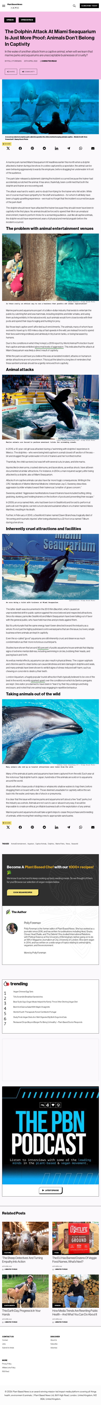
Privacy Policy (6, 1364)
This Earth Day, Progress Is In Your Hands (21, 1312)
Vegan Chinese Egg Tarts (23, 991)
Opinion (10, 20)
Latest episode (52, 1190)
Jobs (4, 1344)
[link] (15, 8)
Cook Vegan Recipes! (22, 892)
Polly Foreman (14, 61)
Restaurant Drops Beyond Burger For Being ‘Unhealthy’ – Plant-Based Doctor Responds (47, 1022)
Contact (5, 1340)
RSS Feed (5, 1371)
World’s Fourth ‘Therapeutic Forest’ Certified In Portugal (34, 1012)
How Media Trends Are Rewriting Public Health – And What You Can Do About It (75, 1312)
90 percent (43, 647)
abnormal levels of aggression (49, 346)
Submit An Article (8, 1348)
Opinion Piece (27, 20)
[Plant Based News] (3, 5)
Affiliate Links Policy (8, 1367)
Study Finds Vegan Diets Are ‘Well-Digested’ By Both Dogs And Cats (40, 1017)
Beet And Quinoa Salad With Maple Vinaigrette (31, 1007)
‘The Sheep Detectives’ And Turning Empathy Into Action (22, 1259)
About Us (53, 1340)
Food (57, 1253)
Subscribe (53, 1344)
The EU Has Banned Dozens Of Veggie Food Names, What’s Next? (74, 1259)
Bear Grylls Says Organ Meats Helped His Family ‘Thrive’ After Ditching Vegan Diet (45, 1001)
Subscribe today (89, 6)
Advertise (53, 1348)
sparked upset (38, 680)
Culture (7, 1253)
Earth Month (9, 1305)
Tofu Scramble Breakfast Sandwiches (28, 996)
